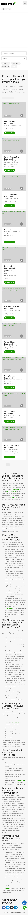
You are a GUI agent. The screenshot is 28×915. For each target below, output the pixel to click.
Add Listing (7, 9)
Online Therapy (9, 608)
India (16, 491)
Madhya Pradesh (10, 491)
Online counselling (20, 780)
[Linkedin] (16, 907)
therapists (16, 489)
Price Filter (5, 66)
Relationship (8, 726)
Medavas (8, 888)
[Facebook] (4, 907)
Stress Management (16, 722)
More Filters (15, 63)
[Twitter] (8, 907)
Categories (5, 63)
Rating (13, 66)
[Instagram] (12, 907)
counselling (14, 497)
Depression (7, 724)
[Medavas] (8, 3)
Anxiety (7, 722)
